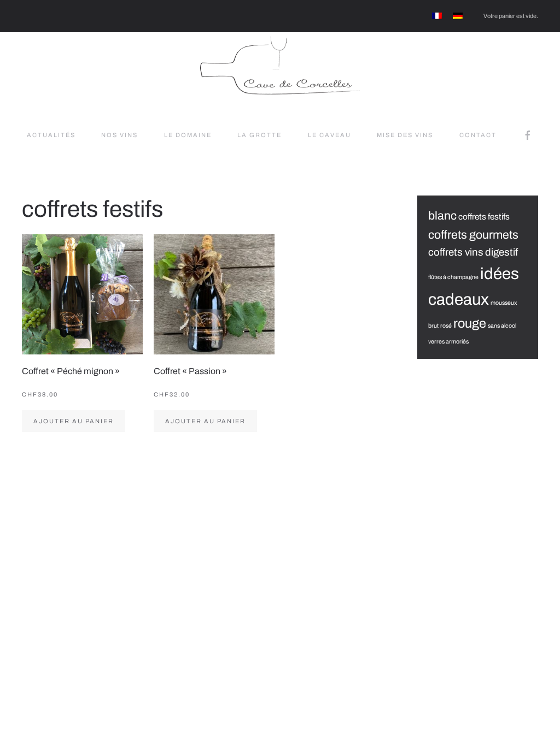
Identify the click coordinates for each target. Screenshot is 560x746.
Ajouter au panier (73, 421)
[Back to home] (280, 64)
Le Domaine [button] (188, 135)
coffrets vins (455, 252)
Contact (478, 135)
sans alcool (502, 326)
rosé (446, 326)
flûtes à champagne (453, 277)
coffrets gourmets (473, 234)
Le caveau (329, 135)
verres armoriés (448, 342)
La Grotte (259, 135)
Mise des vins (405, 135)
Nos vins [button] (119, 135)
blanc (442, 215)
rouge (469, 323)
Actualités (51, 135)
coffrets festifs (484, 216)
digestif (501, 252)
